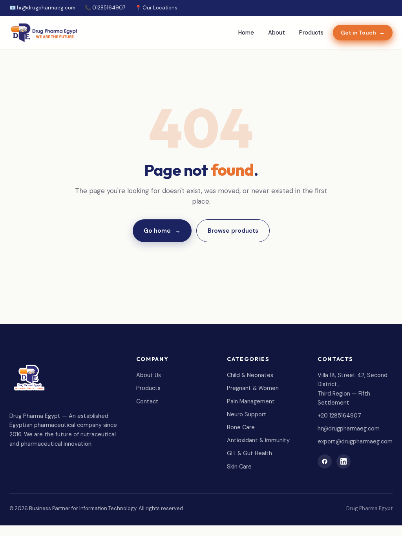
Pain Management (251, 401)
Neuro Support (247, 414)
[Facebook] (325, 461)
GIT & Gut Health (249, 453)
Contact (147, 401)
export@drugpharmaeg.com (355, 441)
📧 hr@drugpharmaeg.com (42, 7)
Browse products (233, 231)
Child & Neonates (250, 375)
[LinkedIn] (343, 461)
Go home (162, 231)
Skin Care (239, 466)
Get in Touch (363, 32)
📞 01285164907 (105, 7)
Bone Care (241, 427)
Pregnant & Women (253, 388)
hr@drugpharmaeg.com (349, 428)
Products (311, 32)
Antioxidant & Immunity (258, 440)
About (276, 32)
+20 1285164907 (339, 415)
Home (246, 32)
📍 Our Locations (156, 7)
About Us (148, 375)
